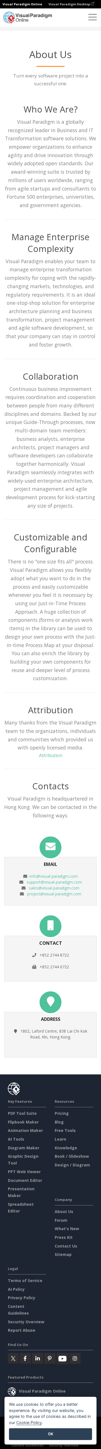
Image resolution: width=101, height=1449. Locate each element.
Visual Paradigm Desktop (70, 4)
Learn (60, 1139)
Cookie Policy (29, 1422)
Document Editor (25, 1180)
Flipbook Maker (23, 1122)
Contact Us (66, 1246)
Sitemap (63, 1254)
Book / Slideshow (72, 1156)
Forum (61, 1220)
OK (50, 1434)
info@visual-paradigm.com (53, 876)
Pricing (62, 1113)
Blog (59, 1122)
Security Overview (26, 1321)
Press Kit (64, 1237)
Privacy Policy (21, 1297)
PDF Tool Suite (22, 1113)
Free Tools (65, 1130)
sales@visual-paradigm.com (54, 888)
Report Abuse (21, 1330)
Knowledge (66, 1147)
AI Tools (16, 1139)
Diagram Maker (23, 1147)
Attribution (50, 755)
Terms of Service (25, 1280)
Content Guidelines (27, 1445)
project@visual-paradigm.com (54, 894)
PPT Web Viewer (24, 1171)
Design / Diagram (72, 1165)
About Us (64, 1211)
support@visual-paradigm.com (54, 882)
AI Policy (16, 1289)
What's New (67, 1228)
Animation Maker (25, 1130)
